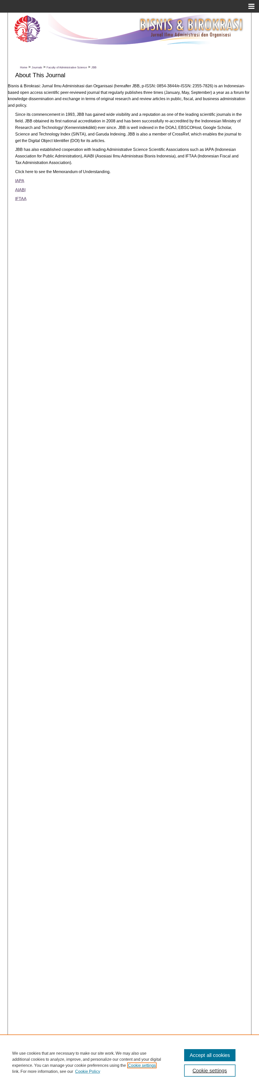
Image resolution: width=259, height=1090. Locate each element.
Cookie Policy (87, 1071)
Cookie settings (142, 1065)
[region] (129, 1062)
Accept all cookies (210, 1055)
